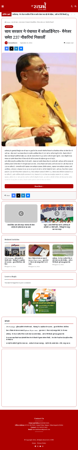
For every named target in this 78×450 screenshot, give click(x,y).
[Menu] (3, 7)
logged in (15, 283)
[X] (11, 49)
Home (8, 22)
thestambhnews (12, 43)
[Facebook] (7, 49)
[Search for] (75, 7)
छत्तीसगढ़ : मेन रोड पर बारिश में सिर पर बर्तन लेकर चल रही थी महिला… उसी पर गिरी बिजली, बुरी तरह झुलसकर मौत (62, 260)
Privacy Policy (41, 443)
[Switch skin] (72, 7)
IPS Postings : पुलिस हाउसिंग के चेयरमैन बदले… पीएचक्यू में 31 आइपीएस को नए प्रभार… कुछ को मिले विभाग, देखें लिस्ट (15, 261)
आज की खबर (14, 22)
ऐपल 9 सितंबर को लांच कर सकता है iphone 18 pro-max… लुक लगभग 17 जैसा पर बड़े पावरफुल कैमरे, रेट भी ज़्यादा (38, 261)
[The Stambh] (39, 6)
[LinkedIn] (16, 49)
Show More (39, 186)
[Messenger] (21, 49)
